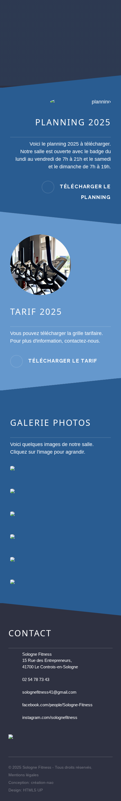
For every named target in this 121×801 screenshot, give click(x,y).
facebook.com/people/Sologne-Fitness (57, 704)
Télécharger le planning (85, 192)
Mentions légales (23, 775)
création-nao (42, 782)
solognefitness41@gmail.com (49, 692)
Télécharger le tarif (62, 361)
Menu (114, 6)
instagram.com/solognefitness (49, 717)
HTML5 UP (33, 790)
